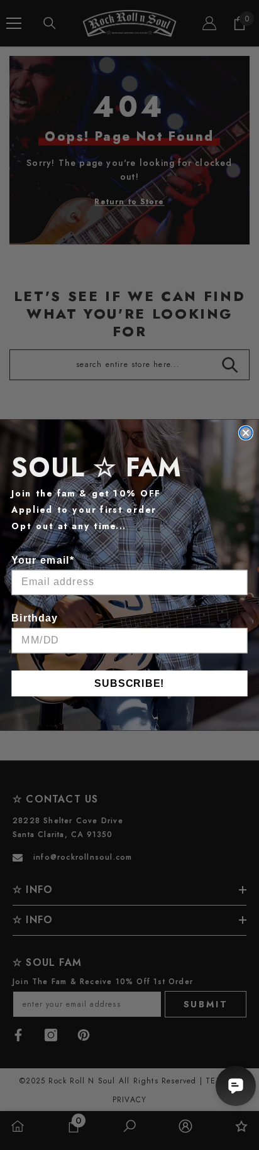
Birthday (34, 617)
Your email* (42, 560)
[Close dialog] (246, 433)
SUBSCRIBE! (129, 683)
